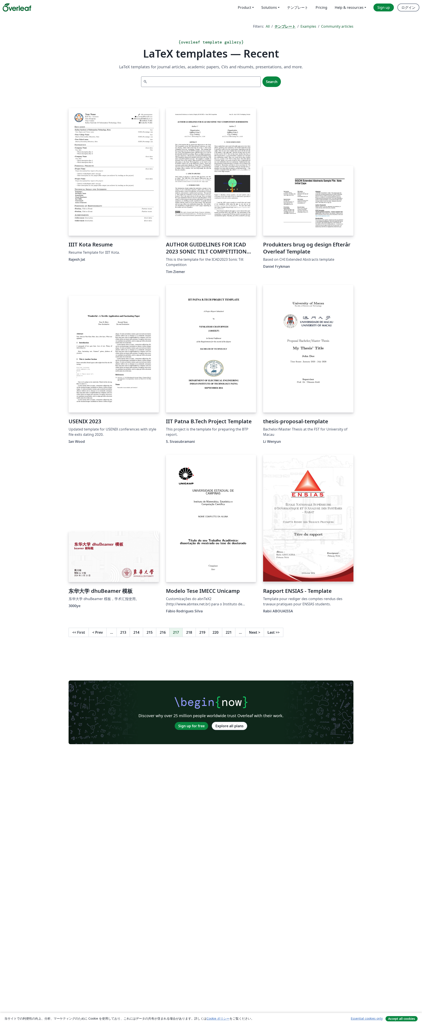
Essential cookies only (367, 1018)
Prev (97, 632)
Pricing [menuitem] (321, 7)
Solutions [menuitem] (269, 7)
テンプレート (285, 26)
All (268, 26)
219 (202, 632)
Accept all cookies (401, 1019)
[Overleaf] (17, 7)
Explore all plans (229, 726)
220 (215, 632)
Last (273, 632)
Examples (308, 26)
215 (150, 632)
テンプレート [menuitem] (297, 7)
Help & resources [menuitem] (349, 7)
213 (123, 632)
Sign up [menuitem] (383, 7)
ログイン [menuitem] (408, 7)
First (78, 632)
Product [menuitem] (244, 7)
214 (136, 632)
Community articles (337, 26)
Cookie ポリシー (218, 1018)
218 (189, 632)
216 (163, 632)
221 (229, 632)
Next (254, 632)
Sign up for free (191, 726)
